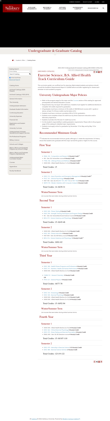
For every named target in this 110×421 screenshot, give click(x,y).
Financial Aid (14, 120)
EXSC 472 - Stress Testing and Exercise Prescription (59, 332)
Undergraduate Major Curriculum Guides (16, 158)
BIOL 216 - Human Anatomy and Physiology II (58, 238)
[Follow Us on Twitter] (83, 395)
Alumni (97, 2)
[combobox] (85, 70)
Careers (59, 397)
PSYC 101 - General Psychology (53, 178)
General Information (16, 99)
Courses (12, 162)
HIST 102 (67, 181)
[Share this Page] (97, 72)
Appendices (13, 166)
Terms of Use (39, 409)
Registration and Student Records (17, 123)
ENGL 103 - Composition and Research (56, 156)
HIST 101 (61, 181)
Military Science (14, 140)
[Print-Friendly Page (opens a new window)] (99, 72)
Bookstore (60, 400)
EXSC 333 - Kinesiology (51, 293)
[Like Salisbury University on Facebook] (80, 395)
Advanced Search (14, 80)
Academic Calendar (40, 397)
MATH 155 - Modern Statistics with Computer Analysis (60, 183)
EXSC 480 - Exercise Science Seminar (55, 350)
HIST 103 (75, 181)
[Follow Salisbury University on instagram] (96, 395)
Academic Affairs (20, 60)
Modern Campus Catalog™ (71, 419)
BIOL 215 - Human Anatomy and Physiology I (58, 218)
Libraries (36, 400)
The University (14, 102)
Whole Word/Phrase (16, 77)
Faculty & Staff (87, 2)
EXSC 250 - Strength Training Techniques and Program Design (63, 213)
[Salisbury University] (12, 8)
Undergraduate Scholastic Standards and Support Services (20, 132)
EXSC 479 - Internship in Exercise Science (56, 347)
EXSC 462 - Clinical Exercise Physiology (56, 330)
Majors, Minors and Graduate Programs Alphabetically (19, 153)
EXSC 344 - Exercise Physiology (53, 295)
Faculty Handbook (15, 171)
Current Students (74, 2)
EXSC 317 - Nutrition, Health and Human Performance (60, 268)
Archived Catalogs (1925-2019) (19, 94)
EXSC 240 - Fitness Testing (52, 211)
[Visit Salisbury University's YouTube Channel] (93, 395)
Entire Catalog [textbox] (13, 71)
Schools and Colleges (16, 144)
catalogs (34, 419)
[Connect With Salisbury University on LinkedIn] (87, 395)
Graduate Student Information (19, 109)
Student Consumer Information (68, 409)
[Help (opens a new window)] (101, 72)
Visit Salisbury (24, 374)
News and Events (39, 394)
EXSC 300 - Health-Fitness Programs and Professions (60, 266)
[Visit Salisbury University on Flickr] (90, 395)
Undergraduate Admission (18, 106)
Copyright (50, 409)
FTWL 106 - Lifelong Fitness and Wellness (57, 161)
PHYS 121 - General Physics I (52, 279)
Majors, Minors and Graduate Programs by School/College (19, 148)
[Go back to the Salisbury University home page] (13, 60)
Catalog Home (31, 60)
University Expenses (16, 116)
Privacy (13, 409)
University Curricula (16, 128)
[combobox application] (80, 68)
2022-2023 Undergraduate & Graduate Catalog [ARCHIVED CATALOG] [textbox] (80, 68)
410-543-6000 (15, 399)
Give (103, 2)
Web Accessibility (25, 409)
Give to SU (60, 394)
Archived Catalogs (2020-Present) (17, 90)
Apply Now (55, 374)
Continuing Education (16, 113)
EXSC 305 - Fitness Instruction (53, 233)
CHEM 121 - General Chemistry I (54, 275)
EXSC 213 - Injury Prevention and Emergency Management (62, 176)
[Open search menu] (103, 8)
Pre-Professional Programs (18, 136)
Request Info (85, 374)
